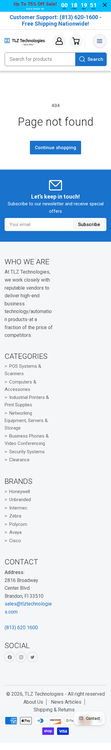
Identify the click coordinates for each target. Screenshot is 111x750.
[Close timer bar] (104, 4)
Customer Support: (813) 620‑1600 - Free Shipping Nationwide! (55, 20)
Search (95, 59)
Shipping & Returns (54, 710)
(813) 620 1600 (21, 628)
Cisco (15, 540)
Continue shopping (55, 147)
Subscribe (89, 224)
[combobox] (55, 59)
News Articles (66, 702)
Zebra (15, 516)
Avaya (15, 532)
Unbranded (20, 499)
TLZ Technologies (44, 694)
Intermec (18, 508)
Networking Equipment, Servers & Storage (26, 420)
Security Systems (27, 452)
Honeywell (19, 491)
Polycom (18, 524)
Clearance (19, 460)
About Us (33, 702)
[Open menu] (99, 41)
